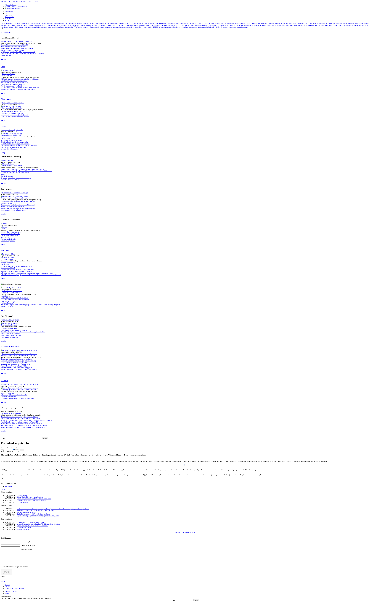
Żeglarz (3, 228)
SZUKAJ (44, 438)
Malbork (4, 381)
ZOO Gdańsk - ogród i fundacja (26, 512)
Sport (3, 67)
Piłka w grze (6, 99)
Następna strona (190, 532)
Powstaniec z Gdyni (7, 259)
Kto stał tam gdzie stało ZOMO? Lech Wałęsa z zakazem (34, 499)
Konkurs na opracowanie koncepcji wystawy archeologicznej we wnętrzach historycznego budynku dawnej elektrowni (53, 509)
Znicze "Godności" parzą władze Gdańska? (30, 497)
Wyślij (3, 581)
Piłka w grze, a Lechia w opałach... (11, 108)
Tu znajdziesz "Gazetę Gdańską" (15, 588)
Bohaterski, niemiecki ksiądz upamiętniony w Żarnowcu (18, 355)
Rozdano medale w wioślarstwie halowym (14, 198)
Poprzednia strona (180, 532)
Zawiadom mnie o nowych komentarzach (15, 567)
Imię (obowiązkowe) (27, 542)
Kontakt (7, 593)
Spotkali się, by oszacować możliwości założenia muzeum (18, 389)
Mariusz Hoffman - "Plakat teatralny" (12, 165)
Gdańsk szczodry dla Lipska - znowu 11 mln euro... (32, 526)
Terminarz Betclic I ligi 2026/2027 (11, 135)
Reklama (7, 586)
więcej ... (3, 59)
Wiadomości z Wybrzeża (10, 347)
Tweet (3, 490)
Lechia (3, 126)
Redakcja (7, 585)
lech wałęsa (8, 486)
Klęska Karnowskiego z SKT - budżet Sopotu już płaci (33, 514)
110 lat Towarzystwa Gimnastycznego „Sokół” (31, 522)
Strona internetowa (26, 549)
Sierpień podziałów (22, 502)
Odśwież (3, 576)
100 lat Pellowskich (23, 529)
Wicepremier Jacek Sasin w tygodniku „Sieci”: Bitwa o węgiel (36, 510)
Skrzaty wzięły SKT (7, 75)
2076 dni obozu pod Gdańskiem (10, 292)
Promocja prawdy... (23, 495)
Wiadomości (6, 33)
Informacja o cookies (11, 591)
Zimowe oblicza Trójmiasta (9, 325)
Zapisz (196, 600)
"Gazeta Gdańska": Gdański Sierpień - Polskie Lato (16, 41)
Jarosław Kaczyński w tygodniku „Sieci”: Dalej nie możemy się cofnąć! (38, 524)
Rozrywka (5, 250)
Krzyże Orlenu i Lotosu (24, 527)
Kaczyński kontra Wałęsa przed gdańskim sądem (31, 500)
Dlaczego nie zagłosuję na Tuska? (11, 413)
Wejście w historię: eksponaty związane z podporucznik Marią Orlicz (38, 516)
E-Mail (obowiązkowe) (28, 545)
